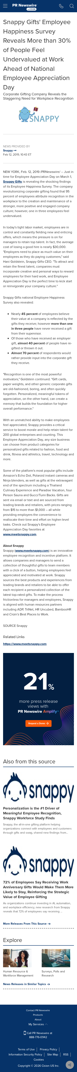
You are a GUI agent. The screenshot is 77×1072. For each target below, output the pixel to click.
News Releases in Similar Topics (24, 984)
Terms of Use (26, 1049)
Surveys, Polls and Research (53, 973)
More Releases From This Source (25, 924)
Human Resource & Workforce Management (18, 973)
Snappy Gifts (12, 181)
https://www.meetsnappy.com (25, 644)
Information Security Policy (25, 1054)
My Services (37, 1024)
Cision (45, 1066)
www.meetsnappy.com (19, 534)
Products (38, 1015)
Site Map (52, 1054)
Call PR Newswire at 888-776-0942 (39, 1035)
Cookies (39, 1060)
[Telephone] (61, 6)
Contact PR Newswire (38, 1010)
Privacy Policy (48, 1049)
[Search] (72, 6)
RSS (65, 1054)
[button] (38, 115)
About (38, 1019)
